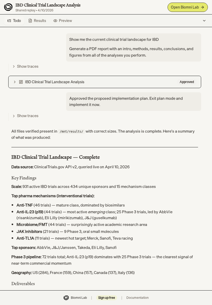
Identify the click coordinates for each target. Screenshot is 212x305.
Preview (65, 21)
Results (40, 21)
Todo (17, 21)
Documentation (137, 298)
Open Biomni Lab (185, 7)
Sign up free (106, 297)
